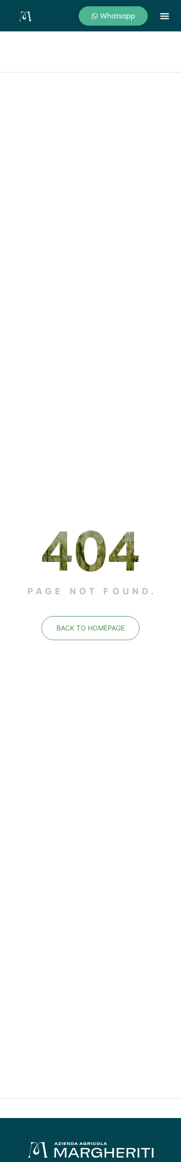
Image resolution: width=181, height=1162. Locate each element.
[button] (164, 16)
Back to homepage (90, 628)
